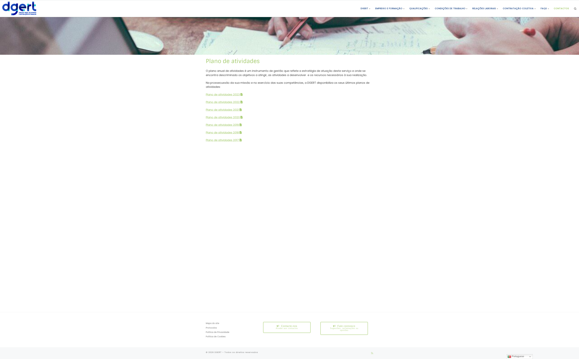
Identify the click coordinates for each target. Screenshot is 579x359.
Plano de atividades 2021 (222, 110)
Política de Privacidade (217, 332)
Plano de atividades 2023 (223, 94)
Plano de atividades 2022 (223, 102)
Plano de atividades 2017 (222, 140)
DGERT (218, 352)
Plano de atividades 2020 (223, 117)
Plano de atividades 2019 (222, 125)
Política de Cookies (216, 336)
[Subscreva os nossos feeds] (372, 353)
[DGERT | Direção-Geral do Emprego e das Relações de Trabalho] (19, 8)
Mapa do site (212, 323)
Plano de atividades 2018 (222, 132)
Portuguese (517, 356)
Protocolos (211, 327)
